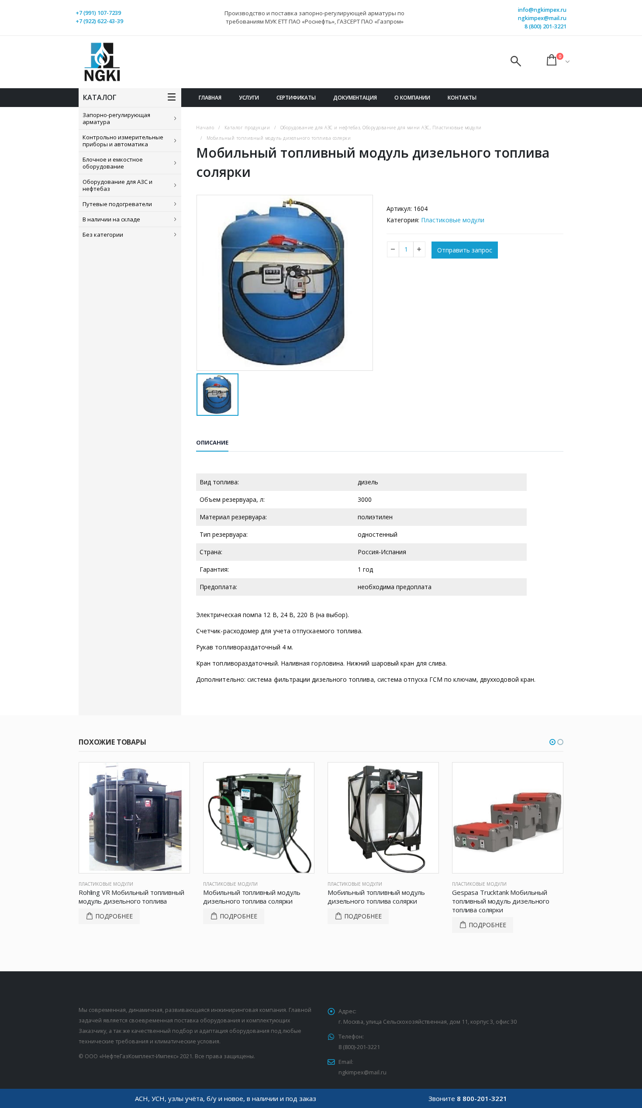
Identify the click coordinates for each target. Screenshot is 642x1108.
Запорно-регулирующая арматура (116, 118)
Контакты (462, 97)
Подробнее (114, 916)
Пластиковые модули (452, 220)
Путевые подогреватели (117, 204)
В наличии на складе (111, 219)
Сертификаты (296, 97)
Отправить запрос (464, 250)
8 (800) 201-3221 (545, 26)
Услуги (249, 97)
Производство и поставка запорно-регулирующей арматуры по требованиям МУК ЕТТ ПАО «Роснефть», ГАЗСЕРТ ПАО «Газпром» (314, 17)
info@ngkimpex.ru (542, 10)
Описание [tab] (212, 442)
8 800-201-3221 (482, 1098)
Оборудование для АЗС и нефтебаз (117, 185)
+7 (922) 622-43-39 (99, 21)
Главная (210, 97)
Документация (355, 97)
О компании (412, 97)
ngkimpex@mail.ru (542, 18)
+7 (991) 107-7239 (98, 13)
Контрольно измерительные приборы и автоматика (123, 140)
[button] (552, 742)
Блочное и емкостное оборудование (113, 162)
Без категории (103, 234)
